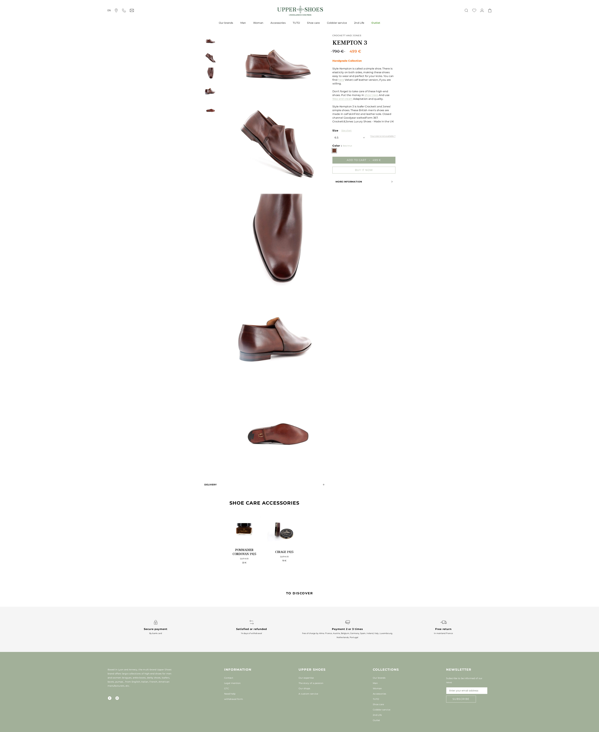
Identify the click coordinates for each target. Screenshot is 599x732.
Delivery (210, 484)
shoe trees (371, 94)
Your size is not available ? (382, 136)
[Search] (466, 10)
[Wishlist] (474, 10)
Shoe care (313, 22)
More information (349, 181)
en (109, 10)
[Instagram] (117, 698)
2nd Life (359, 22)
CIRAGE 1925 (284, 552)
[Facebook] (110, 698)
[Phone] (124, 10)
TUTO (296, 22)
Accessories (278, 22)
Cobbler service (337, 22)
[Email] (132, 10)
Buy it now (364, 170)
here (341, 79)
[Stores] (116, 10)
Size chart (346, 130)
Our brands (226, 22)
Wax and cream (342, 98)
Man (243, 22)
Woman (258, 22)
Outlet (375, 22)
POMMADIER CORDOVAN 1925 (244, 552)
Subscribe (461, 699)
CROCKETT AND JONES (346, 35)
